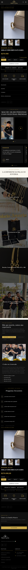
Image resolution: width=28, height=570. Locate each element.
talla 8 (4, 59)
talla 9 (9, 59)
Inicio (2, 425)
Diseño (5, 339)
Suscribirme (14, 527)
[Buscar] (23, 2)
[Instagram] (2, 545)
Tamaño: (5, 57)
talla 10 (15, 59)
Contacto (3, 562)
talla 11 (21, 59)
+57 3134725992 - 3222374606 (20, 553)
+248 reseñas (10, 47)
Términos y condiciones (6, 559)
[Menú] (2, 2)
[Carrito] (26, 2)
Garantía (12, 339)
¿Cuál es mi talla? (23, 57)
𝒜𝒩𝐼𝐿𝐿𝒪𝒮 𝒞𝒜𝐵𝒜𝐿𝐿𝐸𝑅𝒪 (9, 425)
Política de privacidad (5, 557)
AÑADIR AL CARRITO (14, 67)
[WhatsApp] (5, 545)
